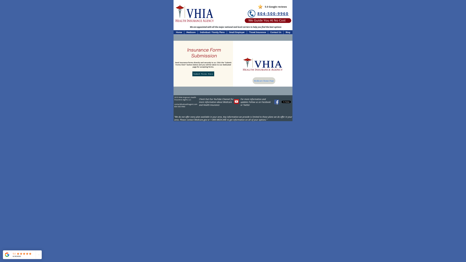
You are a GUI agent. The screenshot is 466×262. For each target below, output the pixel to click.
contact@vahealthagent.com (185, 104)
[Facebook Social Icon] (276, 102)
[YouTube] (236, 101)
